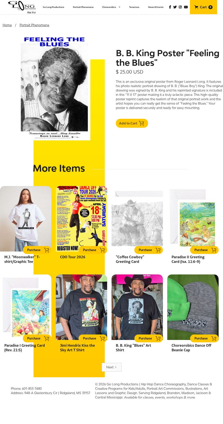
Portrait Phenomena (83, 7)
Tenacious (134, 7)
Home (7, 25)
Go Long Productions (53, 7)
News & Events (156, 7)
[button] (111, 7)
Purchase (34, 250)
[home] (22, 7)
